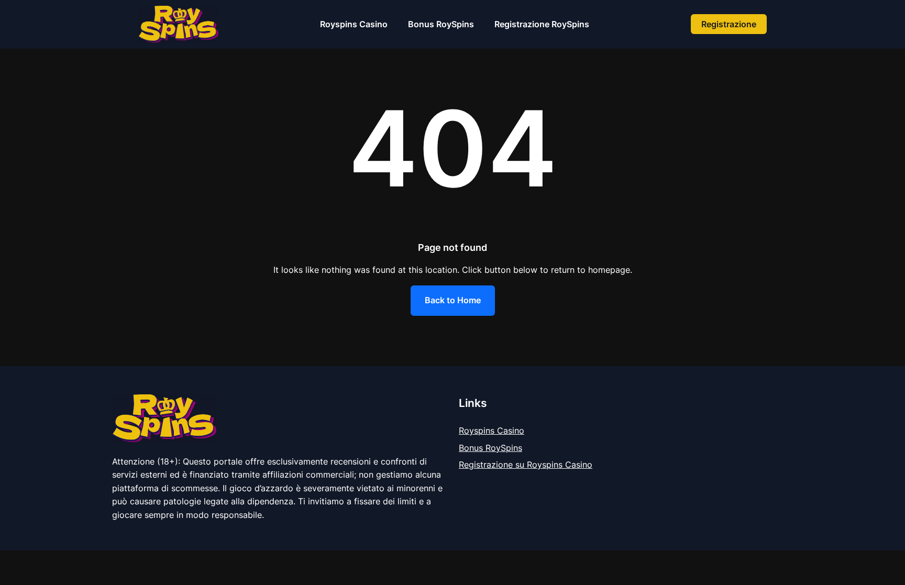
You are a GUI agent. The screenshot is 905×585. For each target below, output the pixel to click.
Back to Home (453, 300)
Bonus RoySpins (490, 448)
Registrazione (728, 24)
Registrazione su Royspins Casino (525, 464)
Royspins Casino (491, 430)
